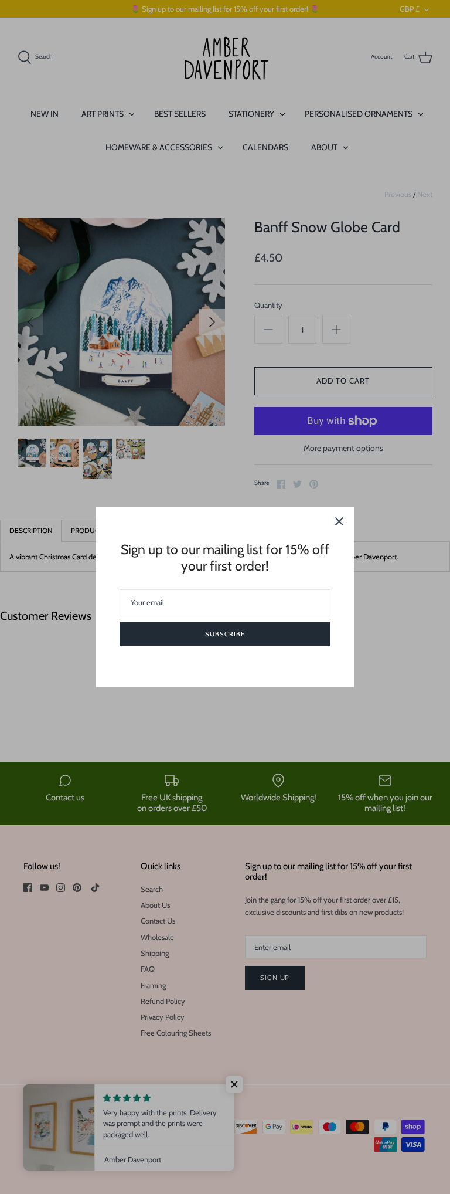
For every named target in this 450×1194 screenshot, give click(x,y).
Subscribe (224, 634)
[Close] (339, 521)
